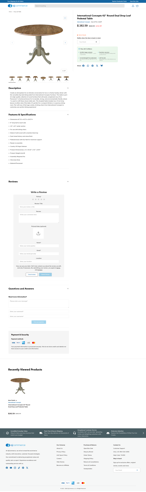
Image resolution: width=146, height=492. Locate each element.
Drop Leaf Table (17, 11)
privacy (40, 270)
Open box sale (134, 1)
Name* (39, 242)
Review (38, 211)
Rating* (38, 196)
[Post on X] (97, 66)
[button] (33, 199)
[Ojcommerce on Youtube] (11, 467)
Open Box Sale (88, 448)
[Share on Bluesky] (102, 66)
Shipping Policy (88, 458)
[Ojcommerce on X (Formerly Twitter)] (27, 467)
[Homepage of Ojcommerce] (18, 6)
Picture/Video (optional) (38, 226)
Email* (39, 250)
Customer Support (119, 448)
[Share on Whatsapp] (88, 66)
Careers (59, 458)
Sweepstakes (88, 468)
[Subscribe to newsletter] (137, 470)
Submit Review (45, 274)
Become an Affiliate (63, 465)
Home (10, 11)
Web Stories (60, 462)
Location (38, 258)
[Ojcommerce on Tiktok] (19, 467)
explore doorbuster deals (119, 1)
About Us (60, 448)
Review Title (38, 203)
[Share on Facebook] (83, 66)
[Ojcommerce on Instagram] (15, 467)
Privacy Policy (61, 452)
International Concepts (83, 22)
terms (58, 268)
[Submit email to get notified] (96, 42)
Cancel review (32, 274)
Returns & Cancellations (91, 462)
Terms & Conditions (90, 465)
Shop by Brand (88, 452)
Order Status (88, 455)
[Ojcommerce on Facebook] (7, 467)
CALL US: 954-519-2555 (121, 452)
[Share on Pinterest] (92, 66)
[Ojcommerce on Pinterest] (23, 467)
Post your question (39, 322)
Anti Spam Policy (62, 455)
